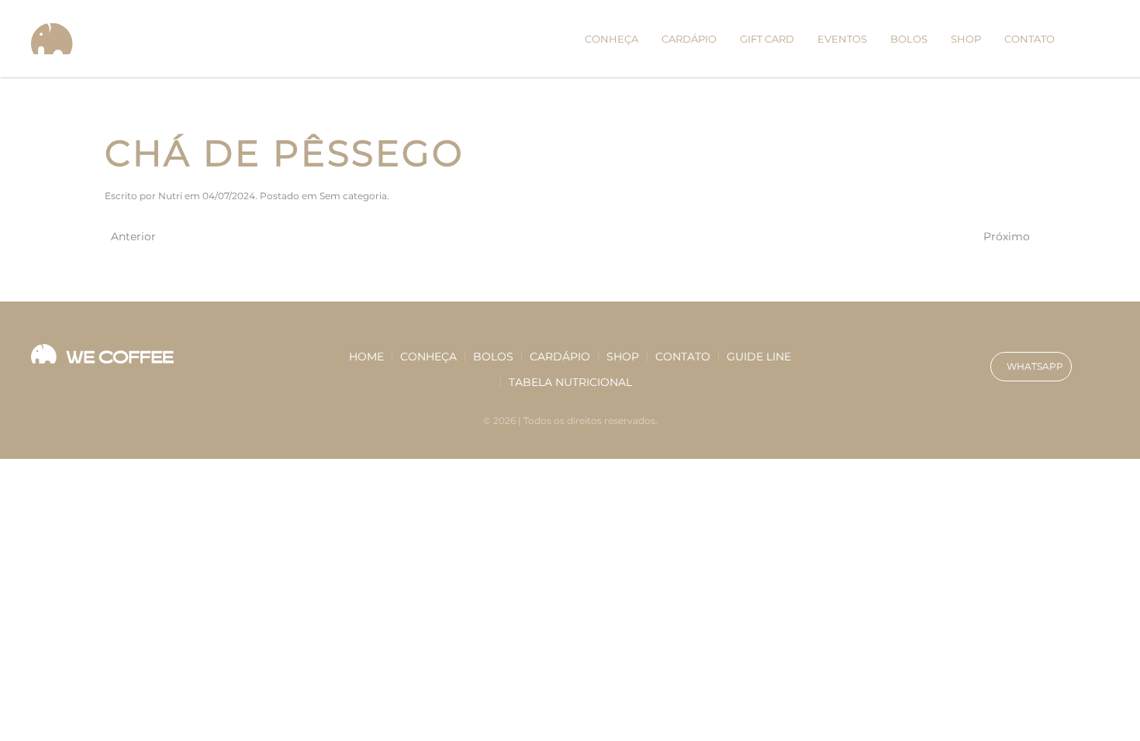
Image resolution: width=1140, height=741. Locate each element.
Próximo (1006, 236)
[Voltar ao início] (55, 39)
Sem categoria (353, 196)
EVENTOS (842, 39)
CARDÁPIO (689, 39)
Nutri (170, 196)
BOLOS (909, 39)
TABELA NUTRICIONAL (570, 382)
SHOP (966, 39)
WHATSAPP (1035, 366)
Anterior (133, 236)
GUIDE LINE (759, 357)
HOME (366, 357)
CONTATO (1029, 39)
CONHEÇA (611, 39)
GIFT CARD (767, 39)
